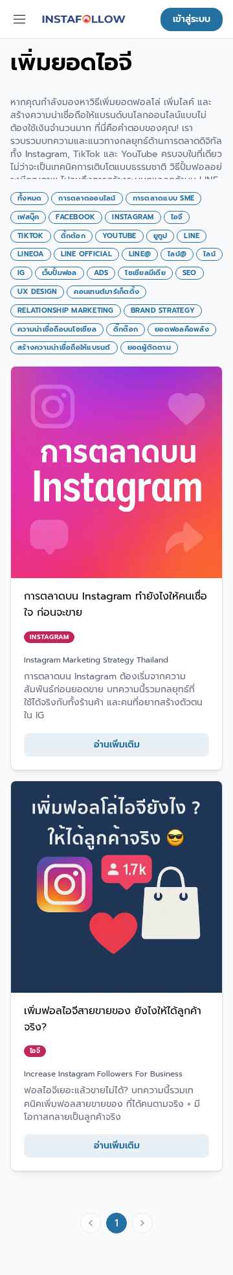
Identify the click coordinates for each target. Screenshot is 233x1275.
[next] (142, 1223)
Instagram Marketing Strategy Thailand (96, 660)
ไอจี (35, 1051)
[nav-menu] (19, 19)
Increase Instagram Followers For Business (103, 1074)
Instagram (49, 637)
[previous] (90, 1223)
